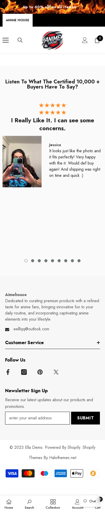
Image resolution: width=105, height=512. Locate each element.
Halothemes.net (62, 458)
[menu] (6, 40)
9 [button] (79, 260)
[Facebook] (8, 372)
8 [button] (72, 260)
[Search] (20, 40)
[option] (52, 146)
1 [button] (26, 260)
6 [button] (59, 260)
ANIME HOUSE (17, 20)
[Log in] (85, 40)
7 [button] (65, 260)
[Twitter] (56, 372)
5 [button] (52, 260)
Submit (85, 418)
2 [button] (32, 260)
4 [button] (45, 260)
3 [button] (39, 260)
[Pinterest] (40, 372)
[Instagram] (24, 372)
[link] (29, 504)
